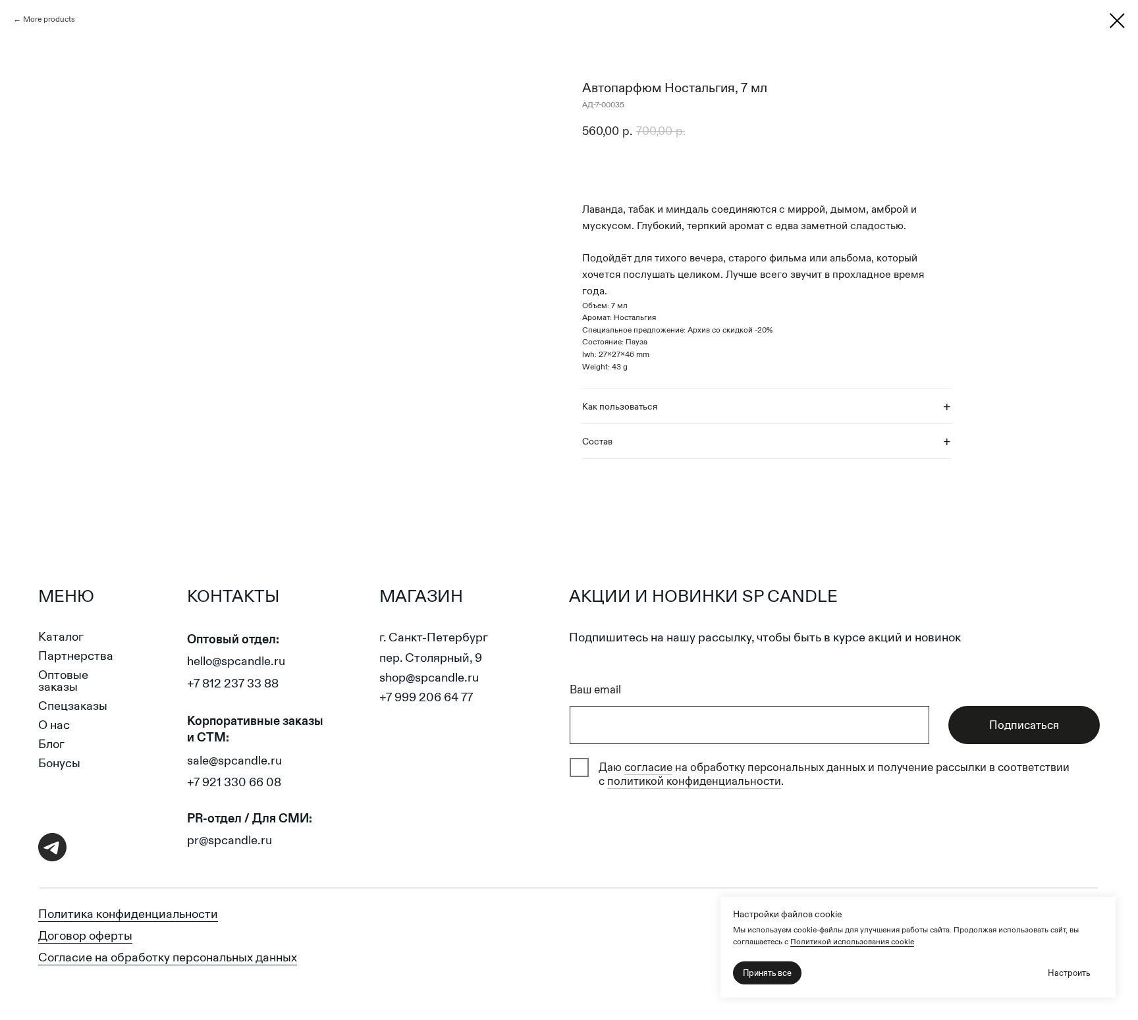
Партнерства (75, 655)
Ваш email (595, 689)
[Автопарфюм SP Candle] (1117, 20)
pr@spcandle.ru (229, 839)
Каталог (61, 636)
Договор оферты (85, 935)
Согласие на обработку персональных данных (167, 957)
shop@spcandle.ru (429, 677)
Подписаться (1024, 725)
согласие (648, 767)
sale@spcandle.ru (234, 760)
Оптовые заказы (63, 681)
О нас (54, 724)
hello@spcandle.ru (236, 660)
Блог (51, 743)
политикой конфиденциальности (694, 781)
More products (49, 19)
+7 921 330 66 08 (234, 782)
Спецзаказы (72, 705)
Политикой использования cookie (852, 941)
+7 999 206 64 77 (426, 697)
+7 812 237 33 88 (233, 683)
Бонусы (59, 762)
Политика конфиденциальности (128, 913)
